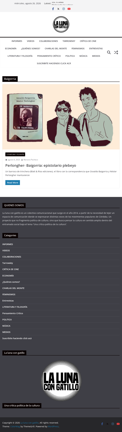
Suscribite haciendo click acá (54, 63)
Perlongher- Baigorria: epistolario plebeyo (40, 165)
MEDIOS (96, 55)
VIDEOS (30, 41)
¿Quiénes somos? (30, 48)
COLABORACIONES (48, 41)
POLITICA (70, 55)
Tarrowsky (69, 41)
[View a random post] (116, 52)
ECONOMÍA (10, 48)
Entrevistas (96, 48)
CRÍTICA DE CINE (88, 41)
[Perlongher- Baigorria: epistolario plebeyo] (61, 116)
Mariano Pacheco (31, 159)
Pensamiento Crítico (49, 55)
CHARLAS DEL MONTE (56, 48)
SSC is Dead (58, 3)
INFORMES (17, 41)
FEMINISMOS (78, 48)
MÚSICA (83, 55)
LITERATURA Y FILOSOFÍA (20, 55)
